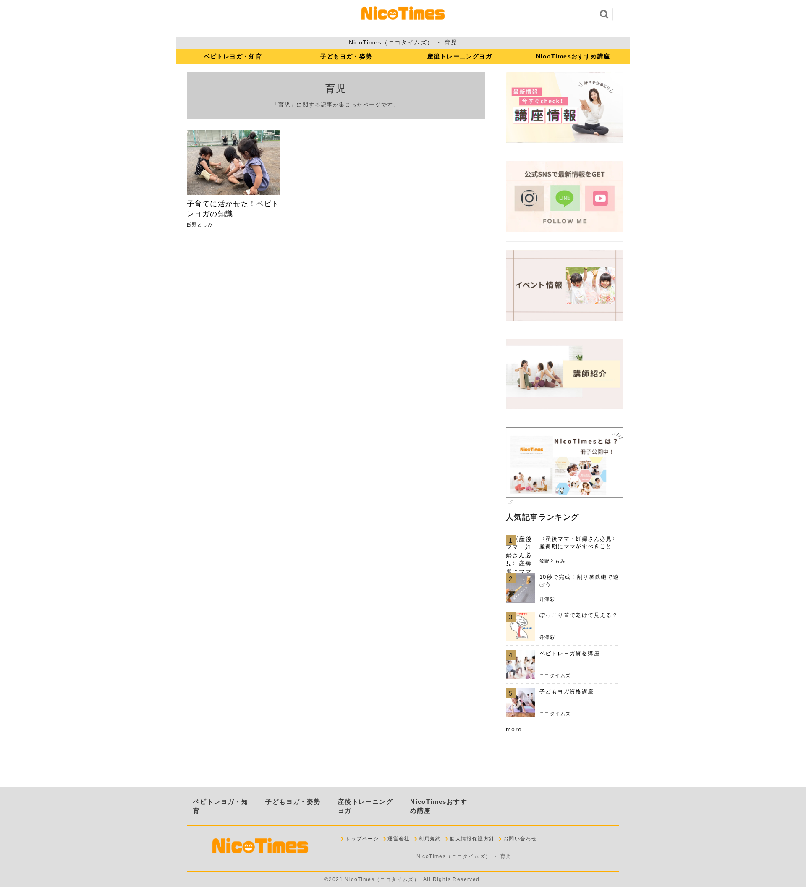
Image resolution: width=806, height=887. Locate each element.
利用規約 (430, 839)
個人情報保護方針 (472, 839)
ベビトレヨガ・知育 (233, 56)
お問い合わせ (520, 839)
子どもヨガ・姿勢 (346, 56)
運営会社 (398, 839)
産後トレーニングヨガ (459, 56)
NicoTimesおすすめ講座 (573, 56)
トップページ (362, 839)
